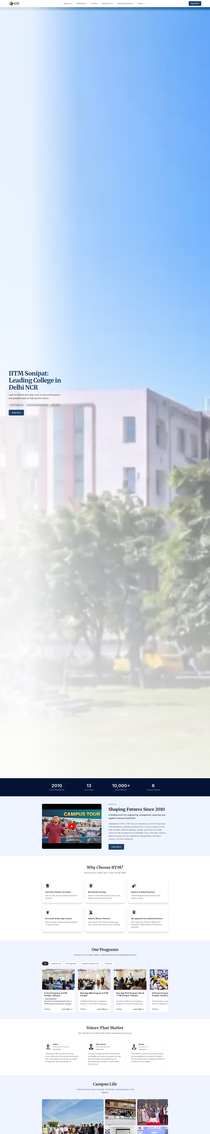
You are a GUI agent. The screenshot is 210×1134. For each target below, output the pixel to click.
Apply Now (195, 3)
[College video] (71, 826)
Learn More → (67, 1009)
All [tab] (45, 963)
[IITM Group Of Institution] (14, 3)
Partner (140, 3)
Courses (94, 3)
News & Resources (124, 3)
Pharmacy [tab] (108, 963)
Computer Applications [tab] (90, 963)
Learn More (116, 847)
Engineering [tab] (56, 963)
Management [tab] (71, 963)
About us (67, 3)
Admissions (80, 3)
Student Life (106, 3)
